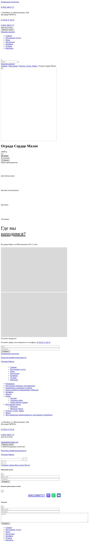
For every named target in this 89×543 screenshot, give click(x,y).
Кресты (8, 394)
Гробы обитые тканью (19, 402)
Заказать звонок (7, 30)
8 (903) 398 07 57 (7, 7)
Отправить (5, 351)
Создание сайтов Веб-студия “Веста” (15, 465)
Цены (8, 40)
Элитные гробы (16, 400)
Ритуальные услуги (13, 38)
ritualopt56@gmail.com (9, 442)
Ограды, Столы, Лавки (28, 66)
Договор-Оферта (7, 361)
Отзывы (9, 46)
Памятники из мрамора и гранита (19, 388)
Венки (8, 413)
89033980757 (36, 495)
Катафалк (9, 44)
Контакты (9, 48)
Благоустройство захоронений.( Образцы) (22, 390)
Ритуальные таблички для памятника (20, 386)
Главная (9, 36)
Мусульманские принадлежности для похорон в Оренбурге (29, 415)
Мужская (13, 407)
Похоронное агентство (10, 2)
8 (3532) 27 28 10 (7, 20)
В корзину (5, 160)
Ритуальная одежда (13, 404)
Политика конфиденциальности (13, 358)
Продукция (10, 42)
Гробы (8, 396)
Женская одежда (16, 409)
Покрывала (10, 384)
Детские (13, 398)
